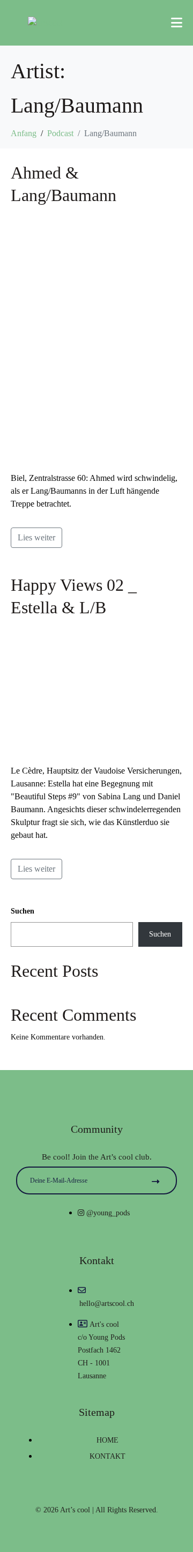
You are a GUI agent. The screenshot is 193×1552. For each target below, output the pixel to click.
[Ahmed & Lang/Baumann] (96, 338)
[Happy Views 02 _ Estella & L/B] (96, 690)
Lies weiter (36, 537)
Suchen (22, 911)
